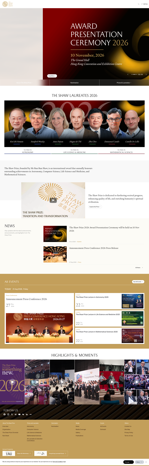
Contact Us (128, 426)
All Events (103, 426)
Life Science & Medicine (34, 432)
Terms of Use (129, 435)
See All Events (137, 281)
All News (137, 267)
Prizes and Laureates (33, 423)
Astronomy (30, 426)
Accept (127, 462)
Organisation (6, 429)
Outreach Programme (7, 449)
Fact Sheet (5, 435)
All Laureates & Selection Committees (34, 439)
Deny (138, 462)
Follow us (11, 410)
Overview (5, 426)
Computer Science (32, 429)
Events (102, 423)
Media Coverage (81, 429)
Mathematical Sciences (34, 435)
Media (77, 423)
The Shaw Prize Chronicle (10, 432)
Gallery (78, 432)
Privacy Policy (129, 432)
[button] (53, 200)
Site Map (127, 429)
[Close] (146, 462)
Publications (79, 435)
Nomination (74, 83)
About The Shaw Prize (9, 423)
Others (127, 423)
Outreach (103, 429)
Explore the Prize (94, 207)
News (77, 426)
